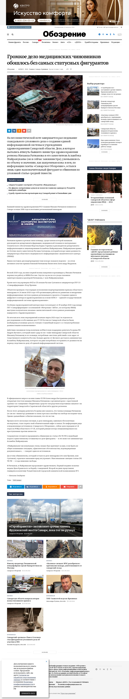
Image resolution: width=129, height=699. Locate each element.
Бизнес (55, 42)
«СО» (69, 42)
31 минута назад (108, 135)
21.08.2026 (71, 601)
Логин (100, 27)
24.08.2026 (28, 533)
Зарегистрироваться (111, 27)
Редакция (115, 42)
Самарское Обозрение (16, 533)
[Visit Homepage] (64, 34)
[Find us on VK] (107, 34)
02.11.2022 (99, 205)
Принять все (28, 693)
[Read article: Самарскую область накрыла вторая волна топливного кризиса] (25, 584)
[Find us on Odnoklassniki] (110, 34)
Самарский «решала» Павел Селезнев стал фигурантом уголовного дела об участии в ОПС (24, 639)
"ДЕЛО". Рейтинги (96, 195)
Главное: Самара (35, 69)
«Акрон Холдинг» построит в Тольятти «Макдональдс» (32, 185)
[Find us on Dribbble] (103, 34)
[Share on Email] (24, 131)
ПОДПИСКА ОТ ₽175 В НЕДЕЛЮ (20, 27)
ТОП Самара (17, 480)
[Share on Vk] (14, 131)
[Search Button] (12, 34)
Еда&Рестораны (91, 42)
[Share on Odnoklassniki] (19, 131)
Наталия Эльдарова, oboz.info (16, 644)
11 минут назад (107, 96)
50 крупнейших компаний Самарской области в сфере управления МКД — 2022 (103, 200)
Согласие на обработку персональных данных (53, 687)
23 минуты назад (108, 110)
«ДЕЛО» (78, 42)
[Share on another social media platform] (29, 131)
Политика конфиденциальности (70, 684)
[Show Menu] (8, 34)
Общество (14, 522)
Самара (36, 42)
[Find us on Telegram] (99, 34)
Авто (63, 42)
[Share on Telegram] (9, 131)
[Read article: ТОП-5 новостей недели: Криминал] (64, 584)
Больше (45, 199)
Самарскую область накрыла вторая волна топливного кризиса (109, 131)
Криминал (104, 42)
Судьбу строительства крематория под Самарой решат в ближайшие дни (39, 193)
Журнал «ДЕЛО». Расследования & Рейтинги (72, 682)
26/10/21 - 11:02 (23, 69)
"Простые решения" (68, 693)
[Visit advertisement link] (64, 12)
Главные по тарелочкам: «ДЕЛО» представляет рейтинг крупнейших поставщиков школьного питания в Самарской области (104, 254)
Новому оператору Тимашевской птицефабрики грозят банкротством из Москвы (24, 565)
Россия (26, 42)
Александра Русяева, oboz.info (56, 601)
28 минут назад (107, 124)
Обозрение (11, 69)
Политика (46, 42)
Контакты (49, 682)
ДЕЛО (92, 205)
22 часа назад (107, 149)
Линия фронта (14, 42)
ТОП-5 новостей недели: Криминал (61, 599)
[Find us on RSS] (114, 34)
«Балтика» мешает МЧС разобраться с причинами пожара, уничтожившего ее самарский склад (64, 565)
